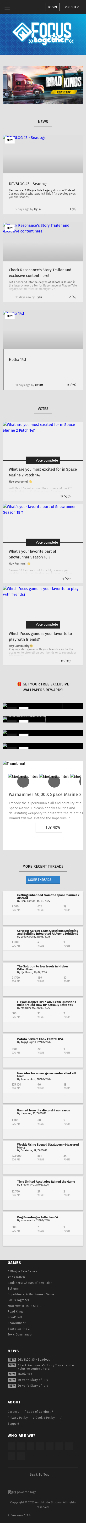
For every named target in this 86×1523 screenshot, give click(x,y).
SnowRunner (17, 1323)
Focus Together (18, 1300)
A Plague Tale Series (22, 1271)
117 (64, 496)
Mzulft (39, 385)
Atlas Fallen (16, 1277)
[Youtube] (49, 842)
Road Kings (15, 1311)
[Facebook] (62, 842)
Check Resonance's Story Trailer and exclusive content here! (46, 1367)
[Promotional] (43, 102)
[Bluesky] (11, 1456)
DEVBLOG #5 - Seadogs (34, 1359)
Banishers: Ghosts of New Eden (30, 1283)
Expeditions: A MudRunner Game (31, 1294)
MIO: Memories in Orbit (24, 1306)
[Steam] (50, 1446)
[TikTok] (30, 1446)
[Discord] (76, 842)
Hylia (37, 209)
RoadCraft (15, 1317)
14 (65, 578)
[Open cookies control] (24, 7)
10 (65, 661)
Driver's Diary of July (33, 1380)
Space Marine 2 (19, 1328)
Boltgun (13, 1288)
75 (71, 384)
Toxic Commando (20, 1334)
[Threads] (69, 1446)
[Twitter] (35, 842)
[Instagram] (22, 842)
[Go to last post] (43, 920)
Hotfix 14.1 (25, 1374)
